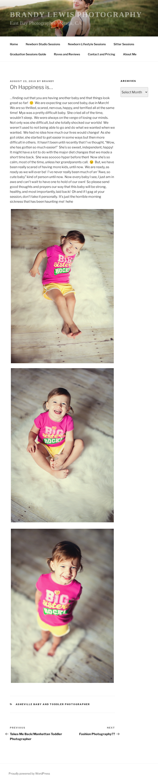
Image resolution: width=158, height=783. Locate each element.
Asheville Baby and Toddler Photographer (53, 704)
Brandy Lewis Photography (76, 14)
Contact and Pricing (101, 54)
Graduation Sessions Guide (28, 54)
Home (14, 44)
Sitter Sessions (124, 44)
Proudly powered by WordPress (29, 773)
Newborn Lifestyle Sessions (87, 44)
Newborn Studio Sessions (43, 44)
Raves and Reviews (67, 54)
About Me (129, 54)
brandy (48, 81)
